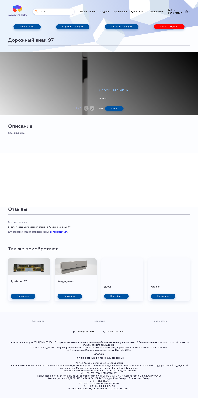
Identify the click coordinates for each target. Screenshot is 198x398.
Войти (171, 10)
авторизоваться (58, 232)
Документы (137, 11)
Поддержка (99, 321)
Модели (104, 11)
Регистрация (175, 13)
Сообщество (155, 11)
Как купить (38, 321)
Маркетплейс (87, 11)
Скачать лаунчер (169, 26)
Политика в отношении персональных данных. (99, 358)
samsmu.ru (99, 354)
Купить (114, 108)
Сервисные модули (72, 26)
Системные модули (121, 26)
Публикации (120, 11)
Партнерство (160, 321)
